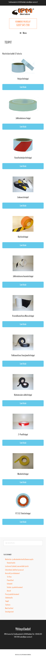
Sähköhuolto (9, 597)
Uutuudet (9, 583)
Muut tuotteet (9, 608)
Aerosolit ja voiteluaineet (12, 573)
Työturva (7, 604)
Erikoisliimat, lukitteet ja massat (14, 569)
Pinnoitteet (10, 580)
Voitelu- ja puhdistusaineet (15, 587)
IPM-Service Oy (23, 11)
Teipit (7, 601)
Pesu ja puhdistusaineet (12, 594)
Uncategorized (9, 611)
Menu (25, 33)
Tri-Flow (9, 576)
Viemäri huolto (11, 562)
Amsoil (9, 590)
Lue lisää (23, 87)
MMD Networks (27, 655)
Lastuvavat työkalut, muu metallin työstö (17, 566)
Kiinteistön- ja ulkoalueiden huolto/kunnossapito (19, 559)
